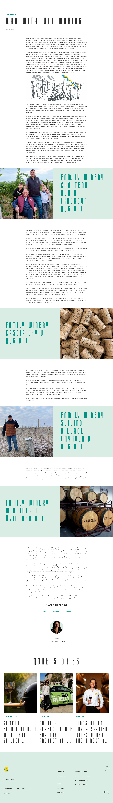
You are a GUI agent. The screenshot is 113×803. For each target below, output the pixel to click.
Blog (59, 784)
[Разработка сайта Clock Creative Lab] (106, 792)
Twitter (56, 612)
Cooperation (9, 779)
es (6, 793)
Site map (60, 788)
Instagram (8, 788)
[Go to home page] (6, 769)
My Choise (61, 776)
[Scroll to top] (107, 769)
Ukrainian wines (81, 784)
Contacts (61, 792)
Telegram (68, 612)
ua (4, 793)
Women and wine (81, 771)
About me (61, 771)
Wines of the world (82, 776)
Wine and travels (81, 780)
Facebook (44, 612)
